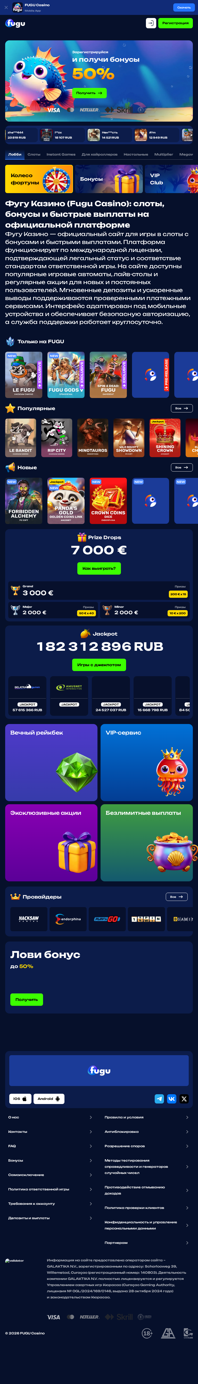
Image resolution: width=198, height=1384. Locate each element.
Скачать (184, 7)
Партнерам (116, 1243)
